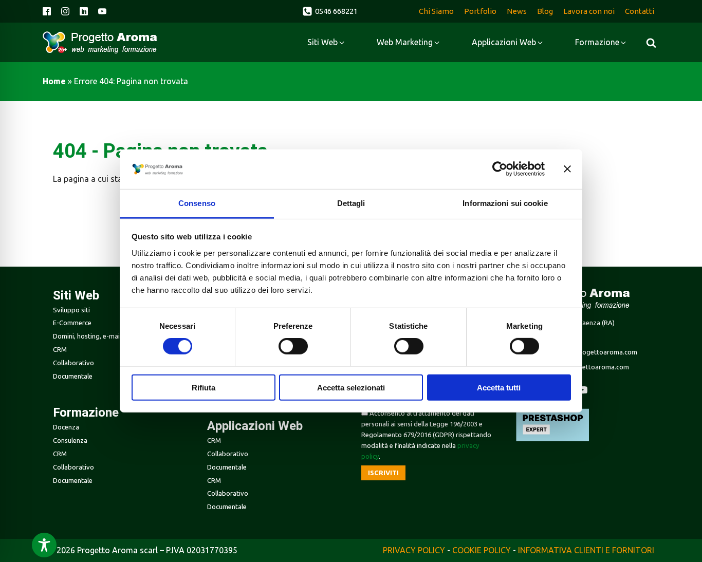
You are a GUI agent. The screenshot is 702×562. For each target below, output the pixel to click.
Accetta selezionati (351, 387)
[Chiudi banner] (567, 169)
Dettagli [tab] (351, 203)
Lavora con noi (589, 11)
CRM (60, 349)
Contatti (639, 11)
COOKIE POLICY (481, 550)
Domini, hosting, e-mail (87, 336)
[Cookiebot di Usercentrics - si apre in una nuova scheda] (500, 169)
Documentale (73, 376)
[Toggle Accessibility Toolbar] (44, 545)
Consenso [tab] (196, 203)
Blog (545, 11)
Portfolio (480, 11)
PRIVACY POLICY (414, 550)
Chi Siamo (436, 11)
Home (54, 81)
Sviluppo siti (71, 309)
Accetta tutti (499, 387)
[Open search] (651, 42)
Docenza (66, 426)
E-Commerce (72, 322)
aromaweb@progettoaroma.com (586, 351)
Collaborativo (73, 362)
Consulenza (70, 440)
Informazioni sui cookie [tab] (505, 203)
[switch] (293, 346)
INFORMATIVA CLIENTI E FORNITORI (586, 550)
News (517, 11)
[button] (330, 11)
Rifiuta (203, 387)
